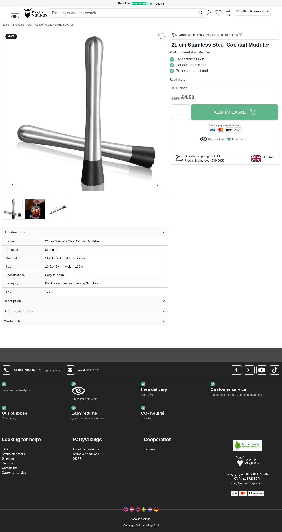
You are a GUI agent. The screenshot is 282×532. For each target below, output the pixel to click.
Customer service (14, 472)
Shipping (8, 458)
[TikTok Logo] (274, 370)
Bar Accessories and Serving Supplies (71, 283)
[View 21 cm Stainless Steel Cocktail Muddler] (12, 209)
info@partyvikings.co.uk (247, 483)
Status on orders (13, 454)
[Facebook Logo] (236, 370)
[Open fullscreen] (85, 113)
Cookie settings (141, 519)
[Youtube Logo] (261, 370)
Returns (7, 463)
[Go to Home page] (35, 13)
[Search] (200, 13)
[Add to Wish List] (161, 36)
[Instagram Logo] (249, 370)
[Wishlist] (218, 13)
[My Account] (210, 12)
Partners (150, 449)
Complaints (9, 468)
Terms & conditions (86, 454)
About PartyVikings (86, 449)
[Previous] (13, 185)
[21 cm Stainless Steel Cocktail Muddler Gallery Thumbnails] (35, 209)
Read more (177, 79)
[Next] (157, 185)
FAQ (5, 449)
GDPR (77, 458)
